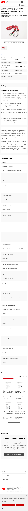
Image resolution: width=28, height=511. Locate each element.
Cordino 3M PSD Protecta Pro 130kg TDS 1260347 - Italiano (20, 392)
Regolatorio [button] (6, 475)
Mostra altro (14, 424)
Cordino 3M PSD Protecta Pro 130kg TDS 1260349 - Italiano (20, 412)
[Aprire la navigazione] (26, 1)
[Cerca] (22, 2)
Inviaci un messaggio (15, 454)
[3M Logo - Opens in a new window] (3, 2)
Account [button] (23, 5)
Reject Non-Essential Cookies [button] (8, 505)
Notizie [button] (4, 471)
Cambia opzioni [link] (5, 55)
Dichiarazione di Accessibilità (13, 488)
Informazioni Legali (11, 487)
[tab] (8, 377)
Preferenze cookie (10, 489)
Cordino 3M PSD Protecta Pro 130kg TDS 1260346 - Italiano (8, 392)
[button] (6, 508)
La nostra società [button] (8, 467)
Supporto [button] (5, 479)
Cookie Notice (5, 501)
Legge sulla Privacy (19, 487)
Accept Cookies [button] (20, 505)
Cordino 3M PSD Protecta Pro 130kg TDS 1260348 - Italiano (8, 412)
